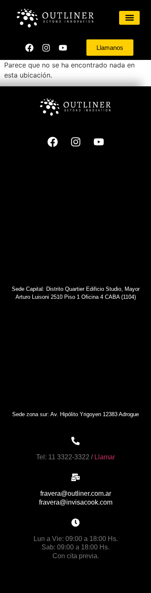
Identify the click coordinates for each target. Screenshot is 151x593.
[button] (129, 18)
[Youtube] (63, 47)
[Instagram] (46, 47)
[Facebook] (29, 47)
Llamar (104, 457)
